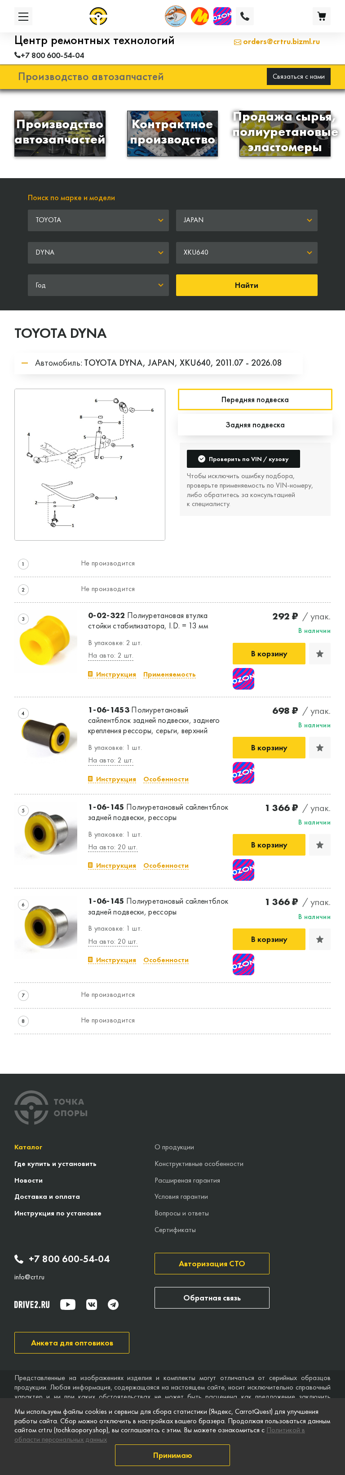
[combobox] (98, 220)
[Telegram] (113, 1304)
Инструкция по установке (58, 1213)
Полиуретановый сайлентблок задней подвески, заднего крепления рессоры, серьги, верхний (154, 720)
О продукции (174, 1147)
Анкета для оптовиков (72, 1342)
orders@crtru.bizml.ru (280, 41)
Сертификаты (175, 1229)
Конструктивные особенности (199, 1163)
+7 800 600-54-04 (69, 1259)
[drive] (31, 1304)
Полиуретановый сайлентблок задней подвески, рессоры (158, 812)
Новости (28, 1180)
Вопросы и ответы (182, 1213)
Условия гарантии (181, 1196)
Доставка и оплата (47, 1196)
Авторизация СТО (212, 1263)
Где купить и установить (55, 1163)
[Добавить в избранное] (320, 653)
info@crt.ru (29, 1277)
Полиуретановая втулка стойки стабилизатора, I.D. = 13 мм (148, 620)
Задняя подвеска (255, 424)
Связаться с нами (299, 76)
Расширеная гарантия (187, 1180)
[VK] (91, 1304)
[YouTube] (67, 1304)
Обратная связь (212, 1297)
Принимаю (172, 1455)
